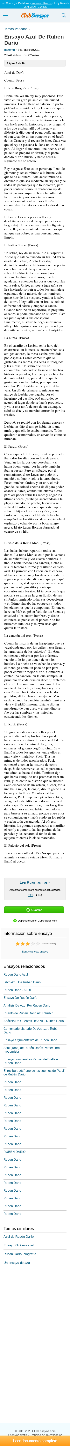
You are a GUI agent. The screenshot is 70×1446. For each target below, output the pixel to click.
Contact (42, 6)
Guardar (36, 909)
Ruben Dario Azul (16, 974)
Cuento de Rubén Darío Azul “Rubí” (28, 1013)
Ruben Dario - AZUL (18, 990)
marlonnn (9, 49)
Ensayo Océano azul (19, 1245)
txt (30, 894)
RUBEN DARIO (14, 1151)
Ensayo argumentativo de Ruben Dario (30, 1040)
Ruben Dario (12, 1082)
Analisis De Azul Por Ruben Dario (27, 1005)
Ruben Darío (12, 1198)
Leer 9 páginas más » (35, 882)
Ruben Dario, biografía (20, 1254)
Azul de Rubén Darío (19, 1236)
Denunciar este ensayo (35, 951)
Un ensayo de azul (17, 1263)
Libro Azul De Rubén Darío (22, 982)
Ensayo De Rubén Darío (20, 997)
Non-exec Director (42, 3)
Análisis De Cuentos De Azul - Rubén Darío (34, 1021)
